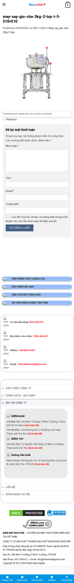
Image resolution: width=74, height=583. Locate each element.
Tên (9, 178)
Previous (10, 119)
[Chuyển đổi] (3, 389)
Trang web (12, 203)
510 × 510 (39, 28)
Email (10, 190)
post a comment (44, 114)
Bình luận (12, 145)
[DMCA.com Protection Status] (27, 513)
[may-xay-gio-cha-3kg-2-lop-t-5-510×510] (37, 72)
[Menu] (4, 4)
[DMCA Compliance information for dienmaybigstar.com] (37, 523)
